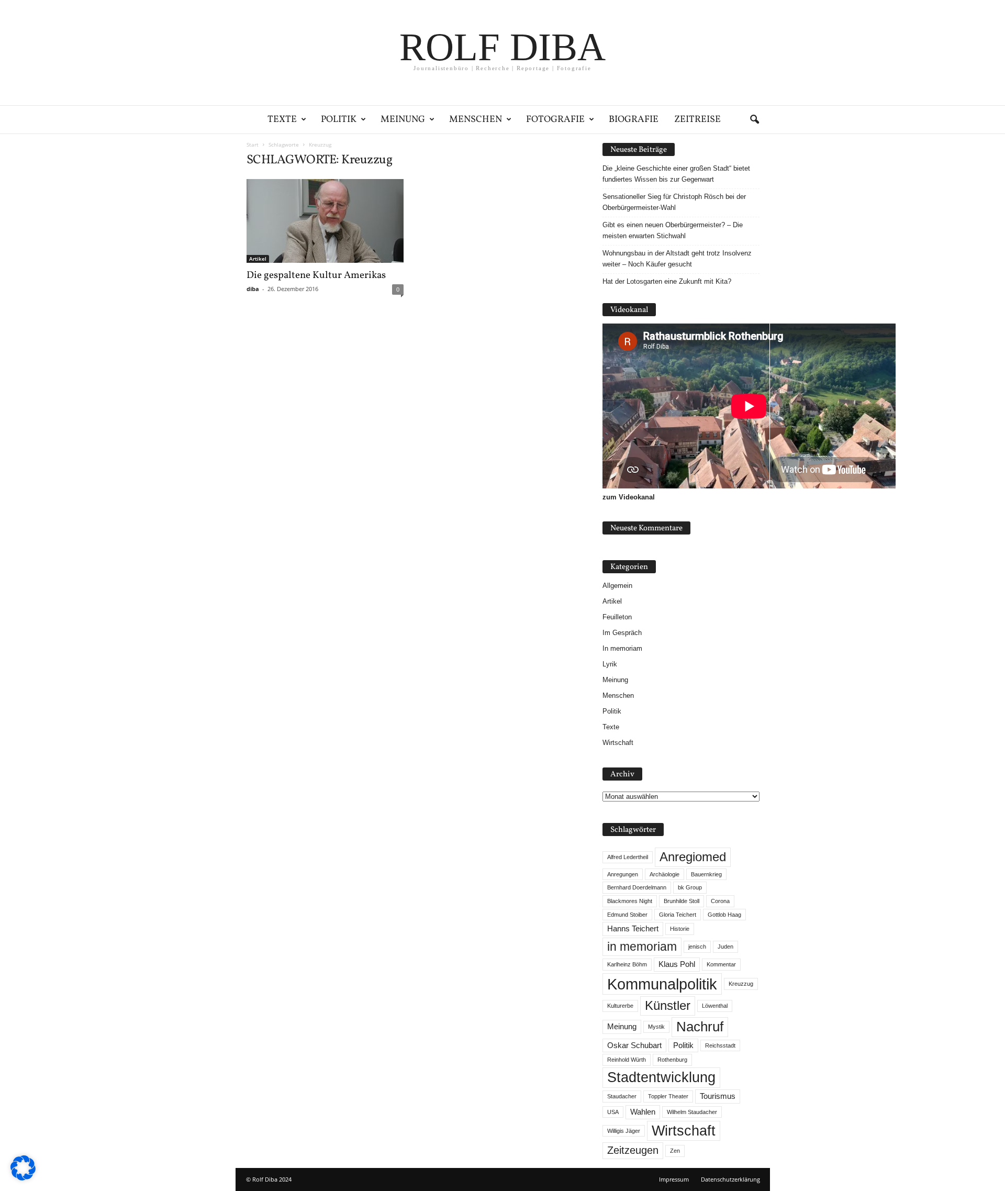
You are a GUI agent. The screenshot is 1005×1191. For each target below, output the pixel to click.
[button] (754, 119)
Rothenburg (672, 1059)
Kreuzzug (741, 984)
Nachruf (699, 1026)
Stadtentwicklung (661, 1077)
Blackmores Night (629, 901)
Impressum (674, 1179)
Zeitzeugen (632, 1150)
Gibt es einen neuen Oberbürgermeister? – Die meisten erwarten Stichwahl (672, 230)
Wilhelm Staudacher (692, 1112)
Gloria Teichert (677, 914)
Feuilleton (617, 617)
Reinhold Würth (626, 1059)
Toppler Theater (668, 1096)
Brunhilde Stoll (681, 901)
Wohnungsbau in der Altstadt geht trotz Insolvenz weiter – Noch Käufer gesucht (677, 258)
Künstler (667, 1005)
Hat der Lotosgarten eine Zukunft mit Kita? (666, 281)
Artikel (257, 258)
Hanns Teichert (632, 929)
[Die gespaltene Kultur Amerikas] (325, 221)
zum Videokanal (628, 497)
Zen (675, 1151)
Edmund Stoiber (627, 914)
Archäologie (664, 874)
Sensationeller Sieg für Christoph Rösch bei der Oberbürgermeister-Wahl (674, 202)
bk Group (690, 887)
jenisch (697, 946)
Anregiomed (693, 857)
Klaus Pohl (676, 964)
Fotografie (555, 119)
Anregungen (622, 874)
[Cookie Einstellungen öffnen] (23, 1178)
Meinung (403, 119)
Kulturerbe (620, 1006)
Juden (725, 946)
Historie (679, 929)
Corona (720, 901)
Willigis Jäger (623, 1131)
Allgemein (617, 585)
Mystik (656, 1026)
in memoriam (642, 946)
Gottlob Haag (724, 914)
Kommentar (721, 964)
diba (253, 289)
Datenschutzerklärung (730, 1179)
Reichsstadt (720, 1045)
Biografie (633, 119)
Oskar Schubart (634, 1045)
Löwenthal (715, 1006)
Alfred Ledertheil (627, 857)
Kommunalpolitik (662, 984)
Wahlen (642, 1112)
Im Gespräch (622, 633)
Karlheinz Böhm (627, 964)
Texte (282, 119)
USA (613, 1112)
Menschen (475, 119)
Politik (338, 119)
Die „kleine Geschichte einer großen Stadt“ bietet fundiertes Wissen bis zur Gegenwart (676, 173)
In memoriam (622, 648)
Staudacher (621, 1096)
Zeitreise (697, 119)
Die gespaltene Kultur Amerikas (316, 275)
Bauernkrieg (706, 874)
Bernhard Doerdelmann (636, 887)
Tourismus (717, 1096)
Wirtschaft (617, 743)
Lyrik (609, 664)
